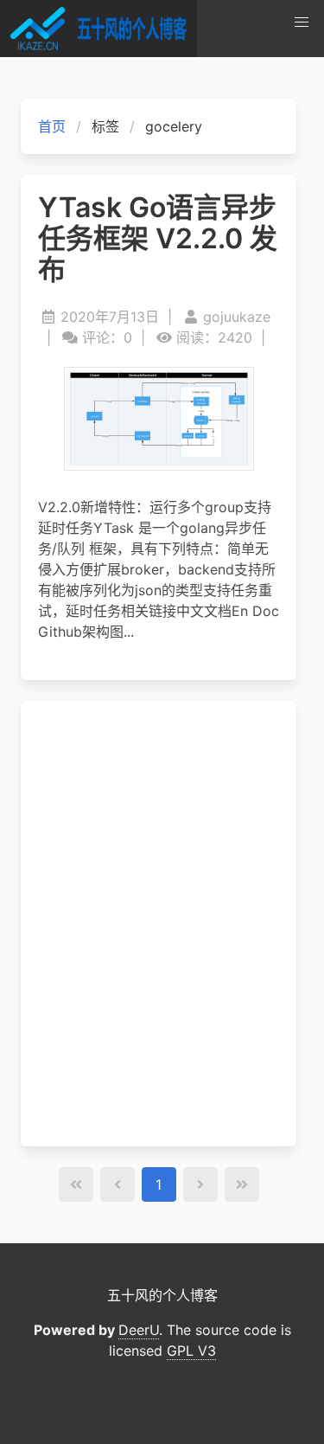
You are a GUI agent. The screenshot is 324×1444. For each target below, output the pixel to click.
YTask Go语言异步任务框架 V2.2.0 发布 (157, 239)
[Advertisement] (158, 923)
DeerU (138, 1329)
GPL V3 (191, 1350)
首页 (52, 126)
